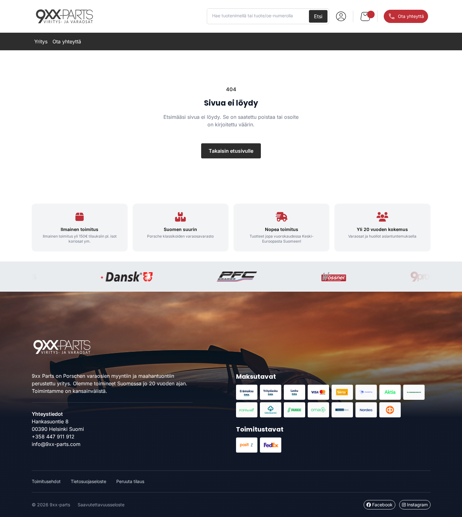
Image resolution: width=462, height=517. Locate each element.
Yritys (40, 41)
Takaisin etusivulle (231, 151)
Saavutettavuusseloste (101, 504)
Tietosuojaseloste (88, 481)
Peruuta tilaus (130, 481)
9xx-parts (64, 16)
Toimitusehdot (46, 481)
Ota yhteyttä (66, 41)
